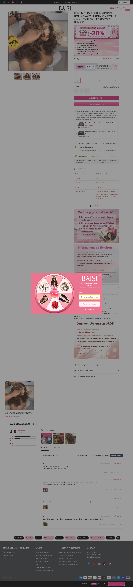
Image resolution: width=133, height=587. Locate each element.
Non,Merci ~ (89, 309)
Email (80, 292)
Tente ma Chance (89, 304)
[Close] (99, 275)
